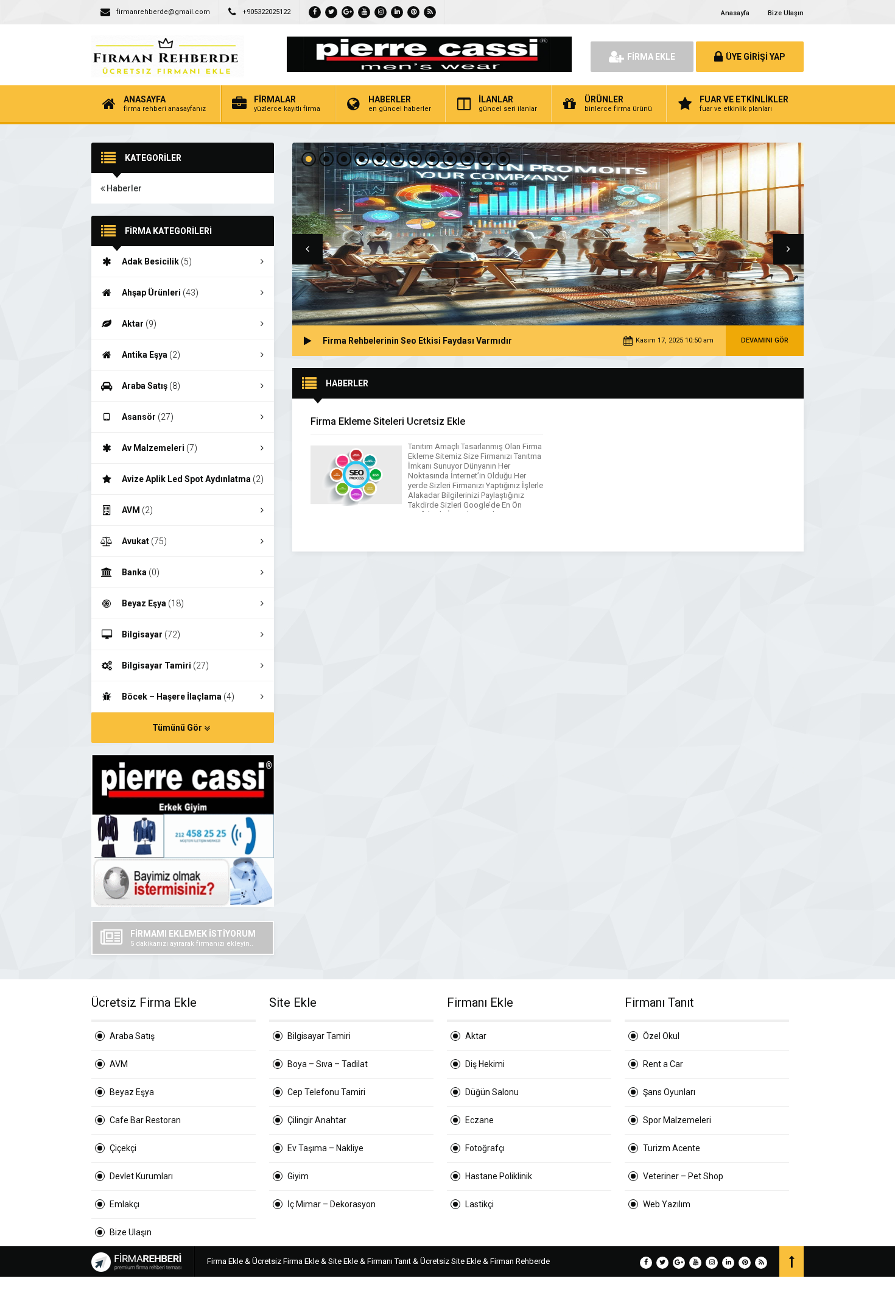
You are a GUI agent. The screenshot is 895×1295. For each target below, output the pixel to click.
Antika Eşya (151, 355)
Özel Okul (661, 1036)
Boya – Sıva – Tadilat (327, 1064)
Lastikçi (479, 1204)
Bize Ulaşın (786, 13)
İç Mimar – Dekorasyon (331, 1204)
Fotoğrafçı (485, 1148)
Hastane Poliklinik (498, 1176)
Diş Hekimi (485, 1064)
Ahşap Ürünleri (160, 292)
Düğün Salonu (492, 1092)
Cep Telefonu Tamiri (326, 1092)
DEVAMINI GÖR (764, 340)
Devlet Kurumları (141, 1176)
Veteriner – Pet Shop (683, 1176)
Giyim (298, 1176)
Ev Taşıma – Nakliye (325, 1148)
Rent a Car (663, 1064)
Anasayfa (735, 13)
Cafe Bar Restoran (145, 1120)
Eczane (479, 1120)
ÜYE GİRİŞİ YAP (755, 57)
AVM (137, 510)
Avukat (144, 541)
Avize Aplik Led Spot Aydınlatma (193, 479)
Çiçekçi (123, 1148)
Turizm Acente (671, 1148)
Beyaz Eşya (153, 603)
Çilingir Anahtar (316, 1120)
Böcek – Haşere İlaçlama (178, 696)
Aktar (139, 323)
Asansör (148, 417)
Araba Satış (151, 386)
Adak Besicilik (157, 261)
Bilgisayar (151, 634)
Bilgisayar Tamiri (165, 665)
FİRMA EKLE (651, 57)
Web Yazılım (666, 1204)
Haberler (123, 188)
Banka (141, 572)
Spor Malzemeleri (677, 1120)
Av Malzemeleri (159, 448)
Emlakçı (124, 1204)
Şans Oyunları (669, 1092)
